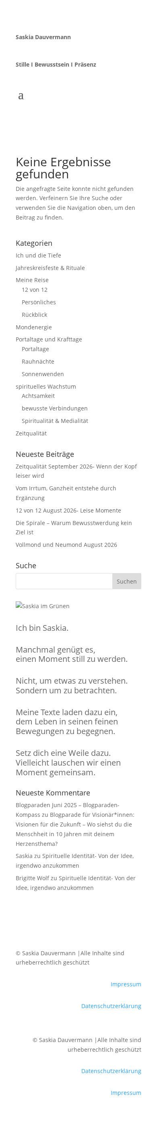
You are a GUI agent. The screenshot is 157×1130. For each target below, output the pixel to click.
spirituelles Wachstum (46, 386)
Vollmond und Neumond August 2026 (66, 544)
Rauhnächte (38, 361)
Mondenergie (34, 327)
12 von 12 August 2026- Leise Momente (68, 510)
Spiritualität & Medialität (55, 421)
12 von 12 (35, 289)
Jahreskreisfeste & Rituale (50, 268)
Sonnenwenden (43, 374)
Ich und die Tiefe (38, 255)
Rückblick (34, 314)
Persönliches (39, 302)
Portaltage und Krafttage (49, 339)
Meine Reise (32, 280)
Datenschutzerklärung (111, 1006)
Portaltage (35, 349)
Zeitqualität (31, 433)
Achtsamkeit (38, 396)
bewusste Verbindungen (55, 408)
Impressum (126, 984)
